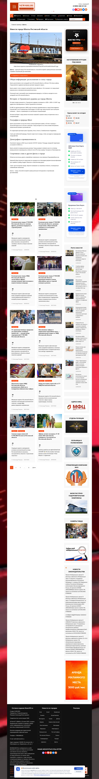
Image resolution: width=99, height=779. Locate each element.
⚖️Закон (13, 19)
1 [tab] (73, 102)
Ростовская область (45, 735)
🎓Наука (53, 15)
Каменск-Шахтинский (54, 722)
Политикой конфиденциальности (42, 775)
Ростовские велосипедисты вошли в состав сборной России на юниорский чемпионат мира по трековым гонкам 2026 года (81, 379)
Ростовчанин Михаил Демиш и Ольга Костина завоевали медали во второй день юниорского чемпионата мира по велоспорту (81, 255)
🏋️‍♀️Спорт (33, 15)
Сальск (57, 735)
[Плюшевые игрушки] (76, 80)
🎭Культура (26, 15)
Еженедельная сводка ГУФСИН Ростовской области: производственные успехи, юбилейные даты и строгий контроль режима (49, 279)
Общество (41, 380)
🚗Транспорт (61, 15)
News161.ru (13, 749)
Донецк (58, 718)
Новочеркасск (55, 728)
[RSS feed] (86, 9)
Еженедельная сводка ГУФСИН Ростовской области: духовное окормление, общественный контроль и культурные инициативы (49, 225)
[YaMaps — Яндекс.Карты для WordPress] (36, 199)
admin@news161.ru (19, 738)
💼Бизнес (47, 15)
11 (28, 467)
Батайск (42, 715)
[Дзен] (76, 9)
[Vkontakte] (83, 9)
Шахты (56, 742)
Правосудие (15, 219)
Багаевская (57, 712)
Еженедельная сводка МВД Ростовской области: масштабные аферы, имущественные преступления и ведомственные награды (22, 279)
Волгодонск (42, 718)
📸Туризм (40, 15)
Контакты (31, 759)
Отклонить (78, 771)
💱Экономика (31, 19)
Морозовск (43, 728)
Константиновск (44, 725)
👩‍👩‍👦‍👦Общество (17, 15)
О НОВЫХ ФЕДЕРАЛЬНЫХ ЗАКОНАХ (76, 615)
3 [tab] (76, 102)
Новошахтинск (43, 732)
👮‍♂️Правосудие (21, 19)
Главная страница (16, 24)
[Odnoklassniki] (81, 9)
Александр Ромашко (18, 249)
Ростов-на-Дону (56, 732)
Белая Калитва (55, 715)
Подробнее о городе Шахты (20, 75)
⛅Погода (69, 15)
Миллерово (56, 725)
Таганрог (57, 738)
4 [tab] (78, 102)
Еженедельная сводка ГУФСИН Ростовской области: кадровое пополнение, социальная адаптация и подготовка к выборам (81, 312)
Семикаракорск (44, 738)
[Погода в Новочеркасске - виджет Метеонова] (52, 6)
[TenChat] (78, 9)
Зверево (42, 722)
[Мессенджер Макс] (73, 9)
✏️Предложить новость (61, 19)
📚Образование (78, 15)
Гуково (50, 718)
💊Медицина (39, 19)
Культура (41, 431)
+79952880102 (19, 735)
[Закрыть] (83, 767)
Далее (34, 467)
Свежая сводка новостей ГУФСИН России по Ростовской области (22, 435)
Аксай (47, 712)
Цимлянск (43, 742)
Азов (40, 712)
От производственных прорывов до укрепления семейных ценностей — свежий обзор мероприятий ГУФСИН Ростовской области (22, 333)
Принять (78, 768)
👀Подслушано (49, 19)
